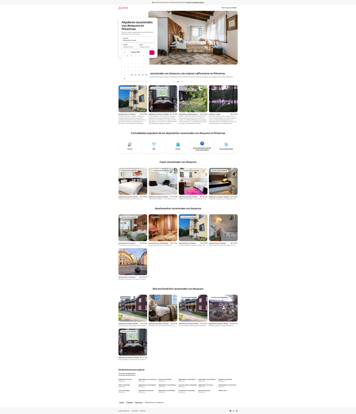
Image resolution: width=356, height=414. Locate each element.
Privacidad (135, 411)
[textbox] (130, 47)
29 (143, 75)
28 (139, 75)
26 (132, 75)
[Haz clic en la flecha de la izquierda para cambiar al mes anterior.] (124, 52)
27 (135, 75)
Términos (142, 411)
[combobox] (138, 40)
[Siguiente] (181, 81)
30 (146, 75)
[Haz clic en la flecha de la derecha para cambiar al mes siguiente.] (146, 52)
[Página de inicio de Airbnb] (123, 8)
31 (124, 79)
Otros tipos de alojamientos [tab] (127, 373)
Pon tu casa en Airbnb (229, 8)
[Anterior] (174, 81)
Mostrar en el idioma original (195, 2)
